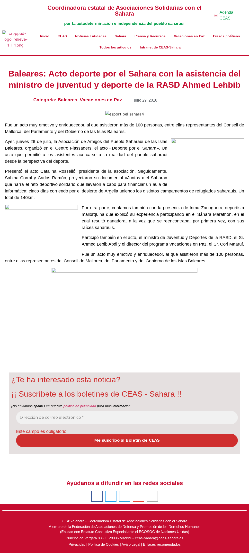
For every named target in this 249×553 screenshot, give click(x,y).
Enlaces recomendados (162, 544)
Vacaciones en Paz (189, 36)
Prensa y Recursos (150, 36)
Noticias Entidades (91, 36)
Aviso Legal (131, 544)
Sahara (120, 36)
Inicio (44, 36)
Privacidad (77, 544)
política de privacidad (79, 406)
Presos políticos (226, 36)
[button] (97, 496)
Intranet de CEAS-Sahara (160, 47)
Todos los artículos (115, 47)
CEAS (62, 36)
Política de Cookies (103, 544)
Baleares (67, 99)
